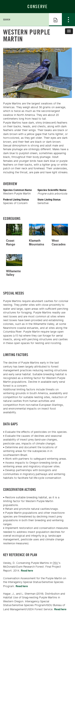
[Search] (42, 19)
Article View (55, 19)
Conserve (37, 6)
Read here (27, 570)
